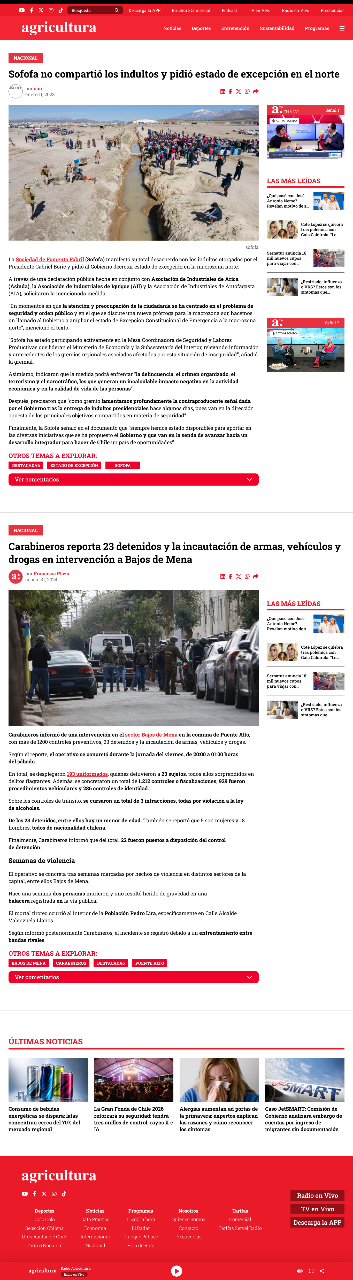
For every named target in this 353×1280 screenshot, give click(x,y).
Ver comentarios (37, 479)
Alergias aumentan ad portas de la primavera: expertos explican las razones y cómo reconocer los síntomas (219, 1118)
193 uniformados (87, 773)
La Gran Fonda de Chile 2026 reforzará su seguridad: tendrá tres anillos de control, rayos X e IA (133, 1118)
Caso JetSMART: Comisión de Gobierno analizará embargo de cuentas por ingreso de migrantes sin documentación (303, 1118)
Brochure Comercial (191, 10)
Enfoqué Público (140, 1236)
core (38, 88)
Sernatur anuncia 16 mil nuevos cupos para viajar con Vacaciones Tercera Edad (286, 258)
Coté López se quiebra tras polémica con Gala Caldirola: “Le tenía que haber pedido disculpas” (322, 229)
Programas (317, 28)
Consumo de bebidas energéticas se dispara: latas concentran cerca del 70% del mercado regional (44, 1118)
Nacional (26, 58)
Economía (95, 1228)
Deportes (201, 28)
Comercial (240, 1219)
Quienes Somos (188, 1219)
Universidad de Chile (44, 1236)
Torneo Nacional (45, 1245)
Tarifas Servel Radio (240, 1228)
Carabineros (71, 963)
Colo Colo (45, 1219)
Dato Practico (95, 1219)
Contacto (188, 1228)
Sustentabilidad (277, 28)
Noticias (172, 28)
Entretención (235, 28)
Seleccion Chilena (44, 1228)
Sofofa (123, 465)
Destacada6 (26, 465)
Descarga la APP (144, 10)
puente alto (149, 963)
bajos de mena (29, 963)
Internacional (95, 1236)
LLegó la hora (141, 1219)
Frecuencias (332, 10)
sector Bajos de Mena (151, 734)
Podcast (229, 10)
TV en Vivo (260, 10)
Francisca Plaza (51, 573)
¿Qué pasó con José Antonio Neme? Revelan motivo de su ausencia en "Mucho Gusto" (288, 201)
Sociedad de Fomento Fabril (50, 259)
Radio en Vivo (295, 10)
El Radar (141, 1228)
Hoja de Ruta (141, 1245)
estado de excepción (74, 465)
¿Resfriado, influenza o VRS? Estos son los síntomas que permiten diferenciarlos (321, 287)
